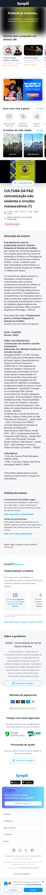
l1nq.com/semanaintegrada (25, 323)
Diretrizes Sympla (21, 874)
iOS (20, 604)
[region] (23, 886)
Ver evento (23, 27)
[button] (7, 884)
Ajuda (6, 841)
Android (15, 606)
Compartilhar (25, 183)
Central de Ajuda (25, 751)
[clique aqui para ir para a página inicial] (23, 3)
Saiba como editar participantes (18, 533)
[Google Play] (27, 782)
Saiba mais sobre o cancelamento (19, 514)
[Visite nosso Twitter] (26, 850)
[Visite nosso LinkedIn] (13, 850)
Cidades (7, 814)
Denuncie (8, 547)
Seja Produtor (10, 827)
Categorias (8, 821)
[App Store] (15, 782)
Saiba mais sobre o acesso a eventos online (23, 622)
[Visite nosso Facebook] (32, 850)
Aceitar (33, 890)
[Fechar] (43, 881)
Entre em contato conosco (29, 868)
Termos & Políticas (33, 884)
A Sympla (8, 834)
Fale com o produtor (25, 683)
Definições (13, 890)
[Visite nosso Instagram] (19, 850)
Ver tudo (40, 108)
